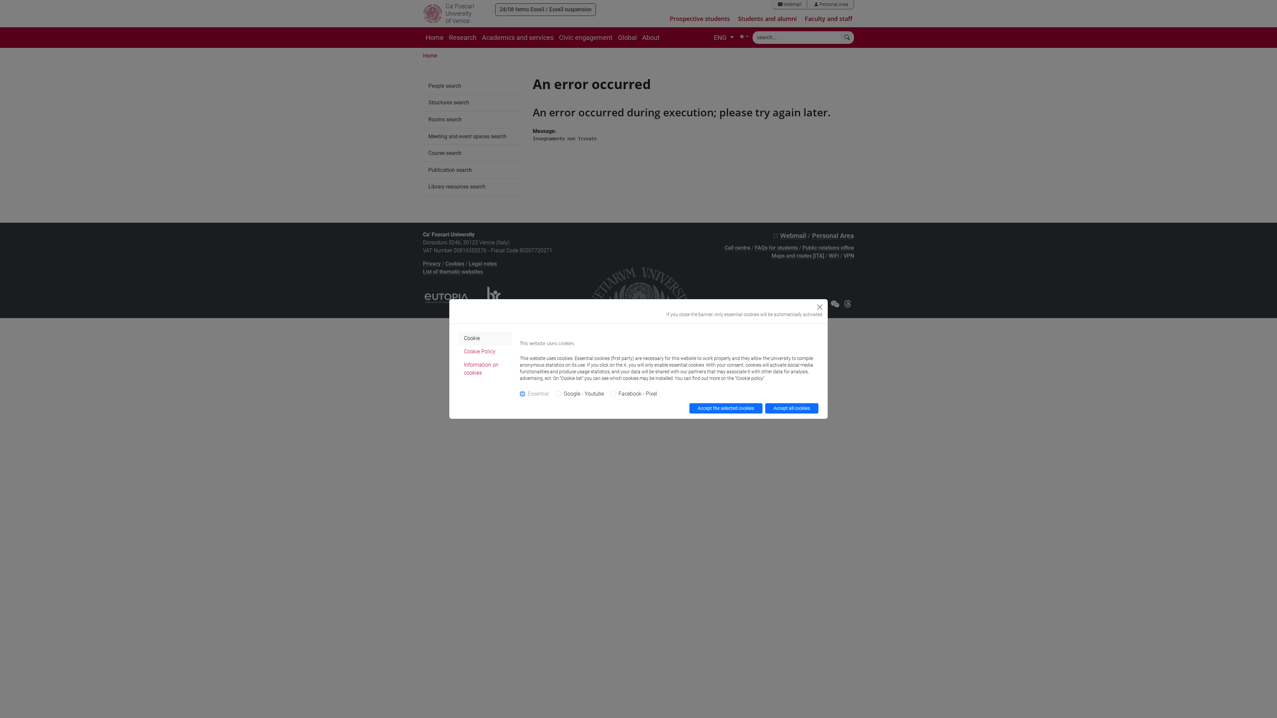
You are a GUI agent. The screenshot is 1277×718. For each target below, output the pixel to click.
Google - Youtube (584, 394)
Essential (538, 394)
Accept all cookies (792, 408)
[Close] (819, 307)
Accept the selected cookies (726, 408)
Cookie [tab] (472, 338)
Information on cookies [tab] (481, 369)
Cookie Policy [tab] (480, 351)
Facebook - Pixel (638, 394)
